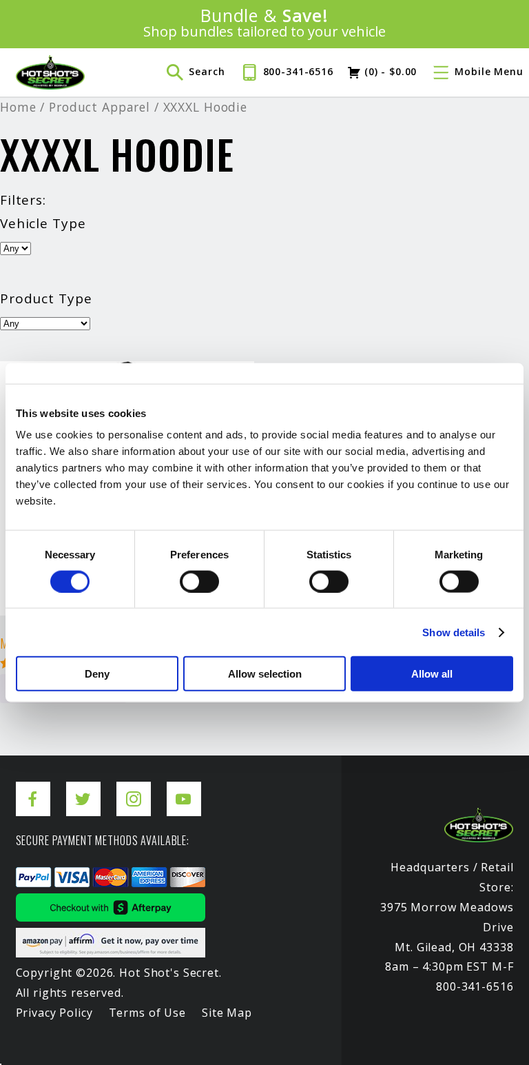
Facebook (33, 788)
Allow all (432, 674)
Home (18, 107)
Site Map (227, 1012)
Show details (453, 632)
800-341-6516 (298, 71)
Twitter (83, 788)
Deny (97, 674)
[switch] (199, 581)
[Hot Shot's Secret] (50, 72)
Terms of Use (147, 1012)
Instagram (133, 788)
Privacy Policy (54, 1012)
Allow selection (265, 674)
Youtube (184, 788)
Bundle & (264, 24)
